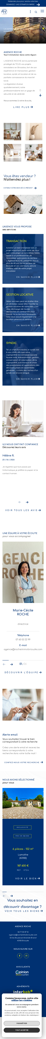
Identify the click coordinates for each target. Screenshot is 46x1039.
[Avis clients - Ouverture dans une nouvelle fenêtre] (22, 973)
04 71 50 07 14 (23, 932)
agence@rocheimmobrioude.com (23, 935)
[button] (27, 502)
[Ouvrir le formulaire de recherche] (36, 12)
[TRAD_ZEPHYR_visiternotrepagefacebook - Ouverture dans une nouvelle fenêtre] (19, 955)
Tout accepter (21, 1030)
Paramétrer (22, 1023)
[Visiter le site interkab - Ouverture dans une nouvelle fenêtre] (23, 991)
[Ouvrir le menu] (42, 11)
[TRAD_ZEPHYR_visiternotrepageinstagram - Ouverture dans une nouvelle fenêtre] (26, 955)
